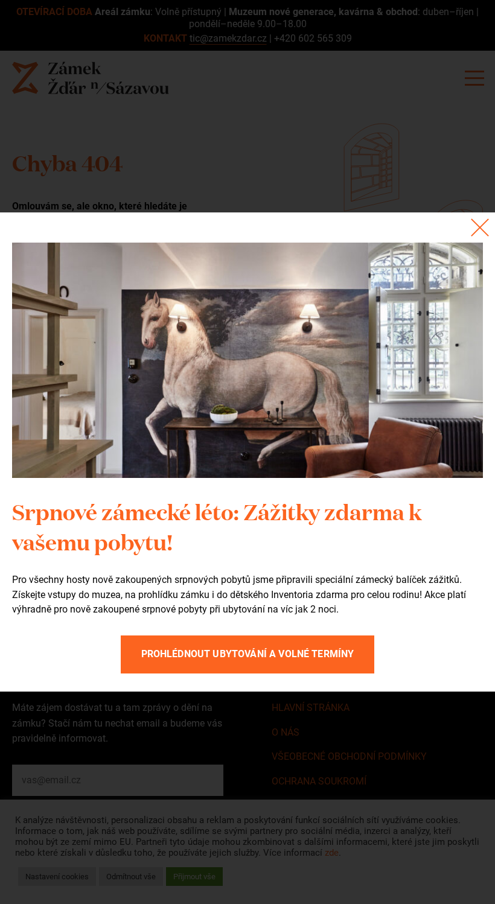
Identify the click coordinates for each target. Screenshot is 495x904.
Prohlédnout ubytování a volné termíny (247, 654)
